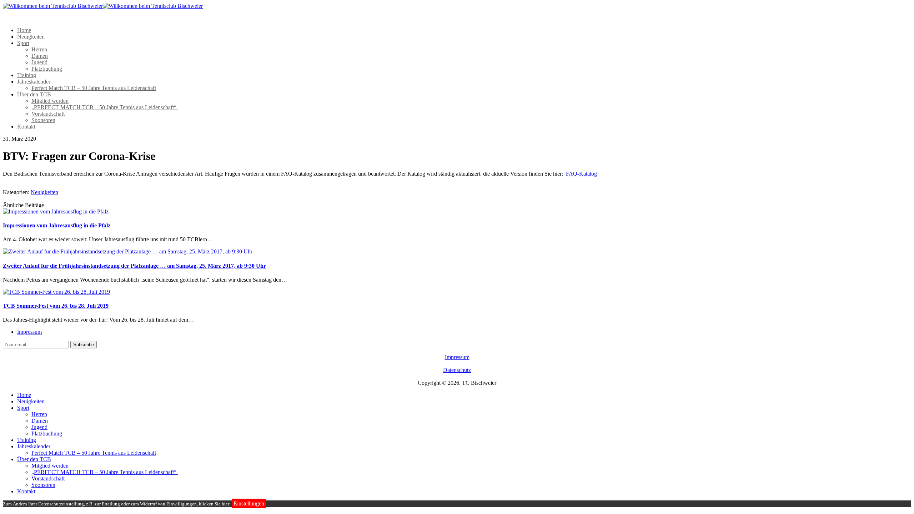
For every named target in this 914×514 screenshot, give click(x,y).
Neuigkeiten (31, 37)
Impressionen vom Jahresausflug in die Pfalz (56, 225)
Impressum (29, 332)
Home (24, 30)
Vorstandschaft (48, 114)
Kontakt (26, 127)
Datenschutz (457, 370)
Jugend (39, 62)
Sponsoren (43, 120)
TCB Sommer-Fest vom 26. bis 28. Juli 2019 (56, 306)
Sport (23, 43)
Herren (39, 49)
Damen (39, 56)
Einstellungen (248, 503)
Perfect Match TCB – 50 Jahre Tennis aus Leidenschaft (93, 88)
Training (26, 75)
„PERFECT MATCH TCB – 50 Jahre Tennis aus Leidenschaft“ (104, 107)
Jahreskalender (33, 82)
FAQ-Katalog (581, 174)
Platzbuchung (46, 69)
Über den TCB (34, 94)
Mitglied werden (50, 101)
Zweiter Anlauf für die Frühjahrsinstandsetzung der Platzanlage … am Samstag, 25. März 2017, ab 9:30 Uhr (134, 266)
